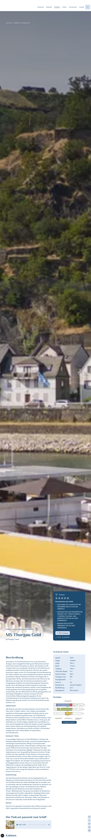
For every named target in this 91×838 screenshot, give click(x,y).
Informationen (73, 7)
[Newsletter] (89, 823)
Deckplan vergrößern (69, 722)
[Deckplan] (69, 710)
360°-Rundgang (63, 633)
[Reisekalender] (33, 3)
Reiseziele (49, 7)
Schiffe (64, 7)
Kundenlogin (66, 2)
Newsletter (49, 2)
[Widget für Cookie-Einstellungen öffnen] (2, 835)
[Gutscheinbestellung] (89, 830)
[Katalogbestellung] (89, 827)
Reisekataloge (57, 2)
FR (89, 2)
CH (87, 2)
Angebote (57, 7)
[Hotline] (89, 820)
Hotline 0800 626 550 (78, 2)
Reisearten (41, 7)
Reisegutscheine (40, 2)
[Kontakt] (89, 817)
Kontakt (81, 7)
